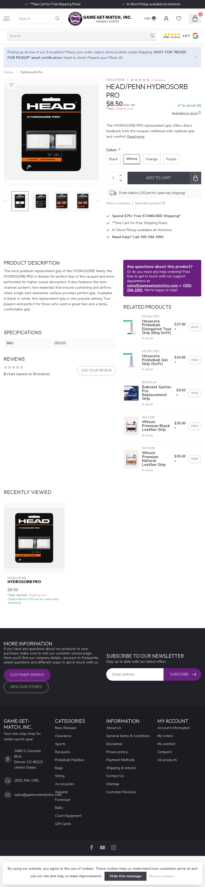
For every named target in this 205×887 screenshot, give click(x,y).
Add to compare (118, 203)
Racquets (62, 752)
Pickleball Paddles (69, 760)
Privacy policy (117, 752)
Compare (165, 752)
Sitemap (112, 784)
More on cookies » (162, 876)
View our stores (26, 686)
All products (167, 760)
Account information (174, 728)
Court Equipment (68, 815)
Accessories (64, 784)
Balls (59, 807)
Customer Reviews (121, 792)
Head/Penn (115, 80)
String (59, 776)
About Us (113, 728)
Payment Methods (120, 760)
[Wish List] (178, 19)
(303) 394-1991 (26, 780)
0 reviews (159, 80)
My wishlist (166, 744)
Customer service (27, 674)
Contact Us (115, 776)
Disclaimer (114, 744)
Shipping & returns (121, 768)
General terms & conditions (128, 736)
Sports (60, 744)
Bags (59, 768)
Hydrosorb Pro (31, 72)
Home (8, 72)
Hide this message (125, 876)
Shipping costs (124, 109)
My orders (165, 736)
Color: (113, 149)
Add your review (96, 370)
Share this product (148, 203)
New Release (65, 728)
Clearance (63, 736)
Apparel (61, 792)
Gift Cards (63, 823)
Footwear (62, 799)
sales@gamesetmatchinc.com (152, 285)
